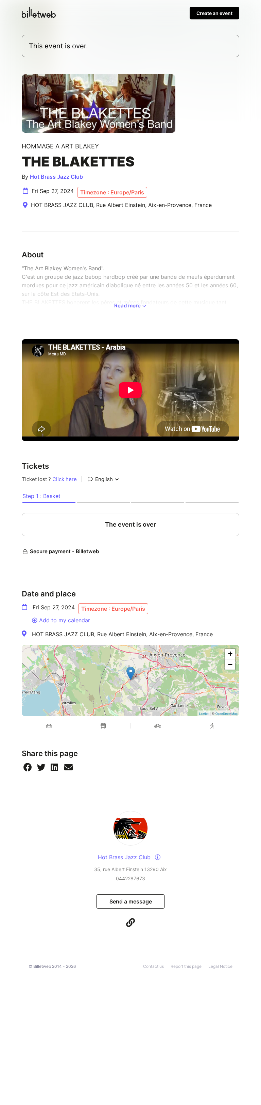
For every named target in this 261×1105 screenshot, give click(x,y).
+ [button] (230, 654)
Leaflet (204, 713)
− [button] (230, 664)
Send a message (130, 901)
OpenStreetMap (226, 713)
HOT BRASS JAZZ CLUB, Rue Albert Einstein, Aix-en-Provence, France (122, 634)
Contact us (153, 966)
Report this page (186, 966)
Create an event (214, 13)
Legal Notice (220, 966)
